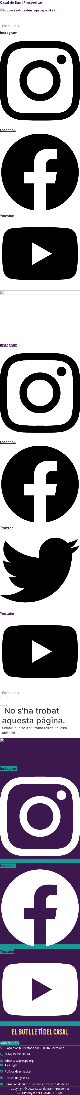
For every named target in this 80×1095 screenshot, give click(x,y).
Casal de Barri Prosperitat (21, 2)
